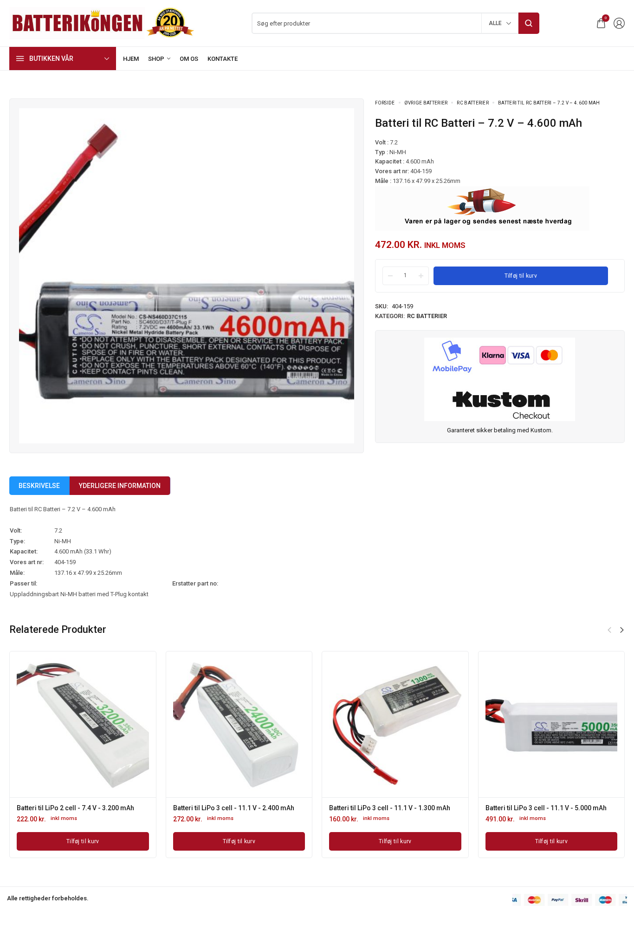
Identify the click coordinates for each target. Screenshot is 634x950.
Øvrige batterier (426, 102)
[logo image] (102, 22)
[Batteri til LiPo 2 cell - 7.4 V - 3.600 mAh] (122, 724)
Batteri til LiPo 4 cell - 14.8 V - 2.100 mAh (272, 808)
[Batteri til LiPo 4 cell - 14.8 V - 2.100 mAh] (278, 724)
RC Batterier (473, 102)
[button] (609, 630)
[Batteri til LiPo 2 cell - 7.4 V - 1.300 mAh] (434, 724)
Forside (385, 102)
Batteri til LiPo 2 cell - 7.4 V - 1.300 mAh (426, 808)
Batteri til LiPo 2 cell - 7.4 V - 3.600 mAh (114, 808)
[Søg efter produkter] (528, 23)
